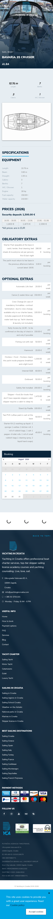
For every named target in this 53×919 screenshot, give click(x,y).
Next (47, 121)
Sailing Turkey (8, 755)
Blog (4, 640)
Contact (5, 644)
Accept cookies (36, 911)
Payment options (9, 626)
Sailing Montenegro (10, 768)
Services (5, 635)
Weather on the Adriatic (12, 707)
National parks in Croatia (12, 712)
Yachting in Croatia (26, 15)
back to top (41, 536)
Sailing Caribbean (9, 764)
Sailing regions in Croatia (12, 698)
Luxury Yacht (7, 678)
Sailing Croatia (8, 736)
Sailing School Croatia (11, 702)
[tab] (11, 160)
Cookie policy (17, 905)
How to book (7, 621)
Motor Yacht (7, 664)
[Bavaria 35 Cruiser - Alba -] (26, 121)
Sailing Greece (8, 741)
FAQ (4, 630)
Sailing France (8, 759)
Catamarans (7, 669)
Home (4, 616)
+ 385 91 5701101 (12, 597)
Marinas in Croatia (9, 716)
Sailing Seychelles (9, 773)
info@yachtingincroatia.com (17, 592)
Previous (5, 121)
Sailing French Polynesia (12, 778)
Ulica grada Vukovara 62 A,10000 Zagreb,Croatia (15, 583)
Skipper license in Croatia (12, 721)
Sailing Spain (7, 745)
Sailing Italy (7, 750)
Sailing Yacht (7, 659)
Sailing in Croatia (9, 693)
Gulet (4, 673)
